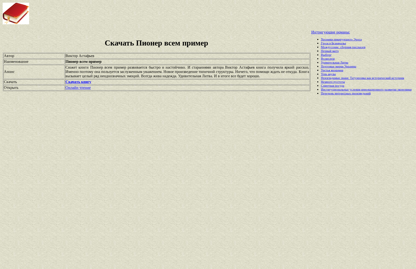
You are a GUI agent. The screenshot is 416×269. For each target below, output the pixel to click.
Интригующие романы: (330, 32)
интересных (343, 93)
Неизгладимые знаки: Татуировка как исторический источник (362, 78)
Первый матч (330, 51)
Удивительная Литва (334, 62)
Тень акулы (328, 74)
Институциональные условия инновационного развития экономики (366, 89)
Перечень (328, 93)
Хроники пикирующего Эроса (341, 39)
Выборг (326, 55)
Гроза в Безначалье (333, 43)
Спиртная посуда (332, 85)
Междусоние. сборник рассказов (343, 47)
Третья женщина (332, 70)
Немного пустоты (333, 82)
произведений (361, 93)
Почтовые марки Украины (338, 66)
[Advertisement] (167, 13)
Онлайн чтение (78, 87)
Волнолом (328, 58)
